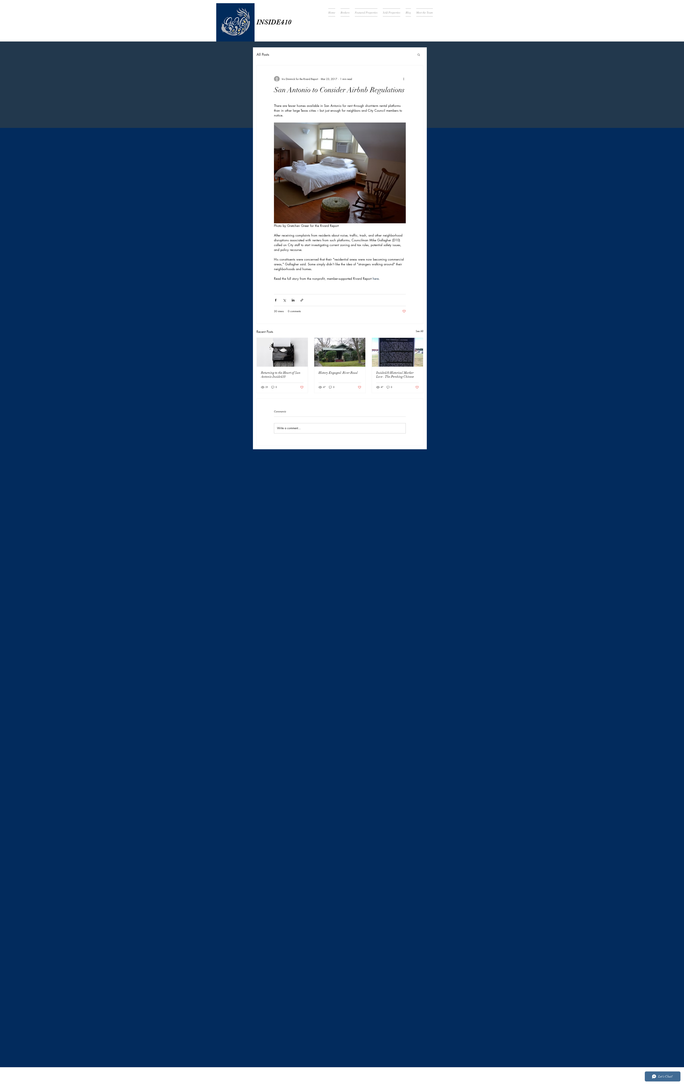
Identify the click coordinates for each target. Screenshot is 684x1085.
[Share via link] (302, 300)
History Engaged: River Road (338, 373)
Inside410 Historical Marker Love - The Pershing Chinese (395, 375)
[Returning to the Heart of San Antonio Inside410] (282, 352)
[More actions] (403, 79)
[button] (418, 54)
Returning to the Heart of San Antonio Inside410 (280, 375)
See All (419, 331)
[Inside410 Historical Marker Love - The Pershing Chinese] (397, 352)
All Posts (262, 54)
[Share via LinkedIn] (293, 300)
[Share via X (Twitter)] (284, 300)
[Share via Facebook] (275, 300)
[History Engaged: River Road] (339, 352)
